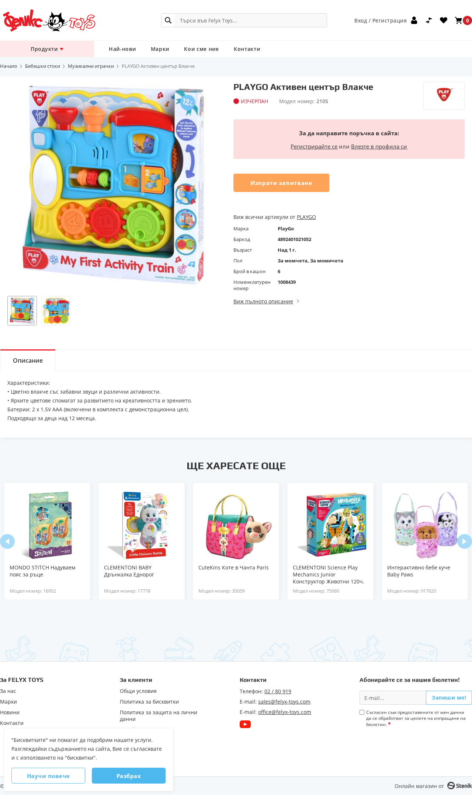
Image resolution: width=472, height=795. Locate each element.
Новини (10, 712)
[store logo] (49, 20)
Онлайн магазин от (419, 785)
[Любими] (443, 20)
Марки (160, 48)
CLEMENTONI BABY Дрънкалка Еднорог (129, 571)
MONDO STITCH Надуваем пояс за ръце (42, 571)
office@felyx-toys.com (284, 711)
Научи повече (48, 776)
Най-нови (122, 48)
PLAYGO (306, 216)
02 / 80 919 (277, 691)
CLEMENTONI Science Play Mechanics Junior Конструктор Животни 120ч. (328, 574)
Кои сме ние (201, 48)
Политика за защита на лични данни (158, 715)
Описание (28, 360)
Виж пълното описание (263, 301)
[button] (22, 310)
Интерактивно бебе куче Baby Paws (418, 571)
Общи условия (138, 691)
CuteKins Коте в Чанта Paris (233, 567)
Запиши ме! (449, 697)
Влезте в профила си (379, 146)
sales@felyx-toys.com (284, 701)
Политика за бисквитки (149, 701)
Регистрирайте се (314, 146)
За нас (8, 691)
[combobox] (244, 20)
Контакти (247, 48)
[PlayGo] (444, 95)
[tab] (28, 360)
